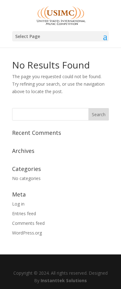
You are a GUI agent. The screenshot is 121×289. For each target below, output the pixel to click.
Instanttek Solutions (64, 280)
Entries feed (24, 213)
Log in (18, 204)
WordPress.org (27, 233)
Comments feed (28, 223)
